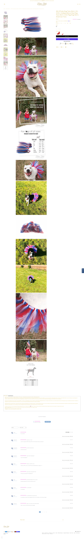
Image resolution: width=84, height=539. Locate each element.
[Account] (78, 4)
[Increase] (59, 29)
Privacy (48, 533)
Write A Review (48, 421)
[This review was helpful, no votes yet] (70, 436)
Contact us (51, 533)
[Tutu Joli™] (42, 4)
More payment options (67, 41)
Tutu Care (22, 520)
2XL (67, 23)
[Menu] (4, 4)
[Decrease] (56, 29)
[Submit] (16, 536)
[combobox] (15, 427)
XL (65, 23)
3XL (70, 23)
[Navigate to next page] (46, 512)
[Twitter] (75, 531)
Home (4, 8)
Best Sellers (8, 8)
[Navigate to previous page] (38, 512)
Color (57, 25)
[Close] (18, 530)
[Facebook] (76, 531)
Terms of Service (44, 533)
